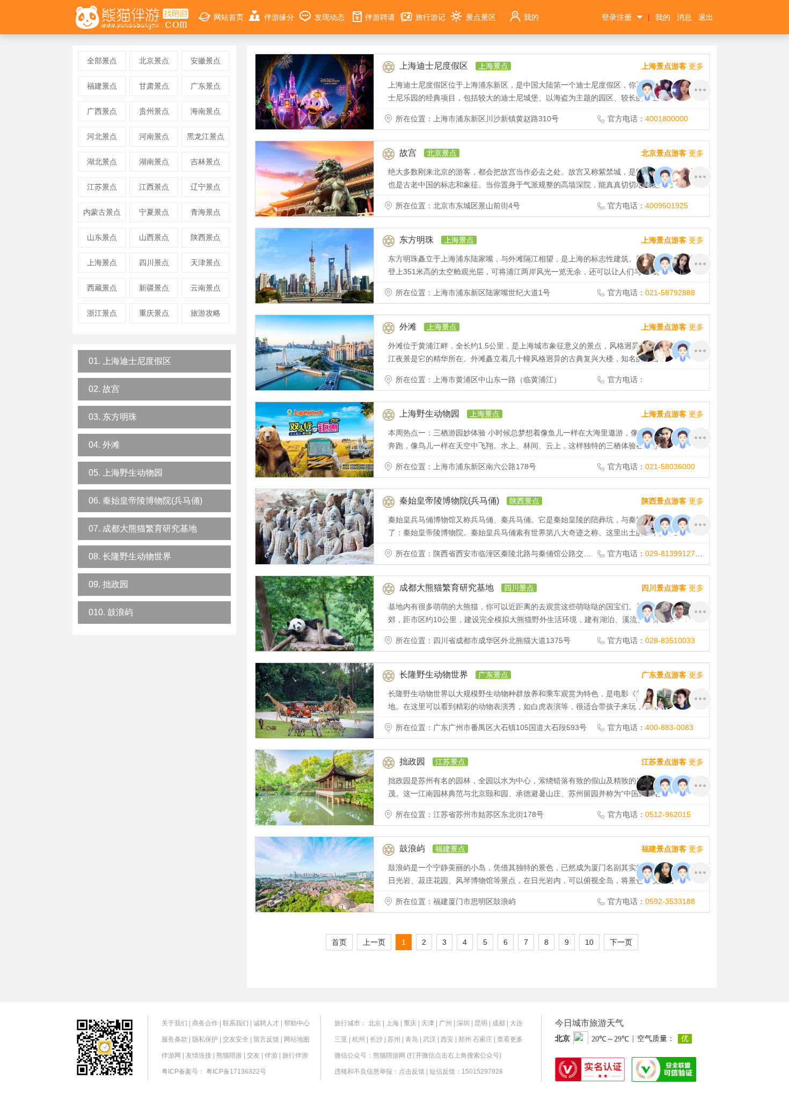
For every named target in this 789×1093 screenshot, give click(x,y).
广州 (445, 1023)
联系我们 (236, 1023)
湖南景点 (154, 161)
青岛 (411, 1039)
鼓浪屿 (412, 848)
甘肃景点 (154, 86)
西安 (447, 1039)
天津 (427, 1023)
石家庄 (482, 1039)
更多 (672, 66)
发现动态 (330, 17)
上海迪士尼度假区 (433, 65)
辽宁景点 (206, 187)
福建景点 (102, 86)
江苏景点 (102, 187)
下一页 (621, 942)
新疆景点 (154, 287)
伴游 (271, 1055)
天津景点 (206, 262)
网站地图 (297, 1039)
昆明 (480, 1023)
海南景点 (206, 111)
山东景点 (102, 237)
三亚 (340, 1039)
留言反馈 (266, 1039)
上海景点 (102, 262)
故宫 (408, 152)
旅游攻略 (206, 313)
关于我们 (174, 1023)
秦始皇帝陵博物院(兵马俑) (449, 500)
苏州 (394, 1039)
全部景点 (102, 60)
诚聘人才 (266, 1023)
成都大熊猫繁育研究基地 (446, 587)
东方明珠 (416, 239)
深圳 (463, 1023)
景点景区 (481, 17)
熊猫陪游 (229, 1055)
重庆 (410, 1023)
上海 (392, 1023)
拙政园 (412, 761)
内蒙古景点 (102, 212)
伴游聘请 (380, 17)
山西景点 (154, 237)
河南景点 (154, 136)
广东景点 (206, 86)
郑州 (464, 1039)
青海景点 (206, 212)
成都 (498, 1023)
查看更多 (510, 1039)
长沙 (376, 1039)
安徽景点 (206, 60)
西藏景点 (102, 287)
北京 (374, 1023)
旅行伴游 (295, 1055)
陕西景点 (206, 237)
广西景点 (102, 111)
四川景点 (154, 262)
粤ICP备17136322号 (236, 1071)
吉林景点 (206, 161)
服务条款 (174, 1039)
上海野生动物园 (429, 413)
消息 (684, 17)
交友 (253, 1055)
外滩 (408, 326)
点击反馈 (412, 1071)
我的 (531, 17)
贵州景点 (154, 111)
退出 (705, 17)
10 (589, 942)
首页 (339, 942)
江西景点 (154, 187)
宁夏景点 (154, 212)
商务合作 (205, 1023)
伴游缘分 (279, 17)
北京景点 (154, 60)
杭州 (358, 1039)
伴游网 (171, 1055)
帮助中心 (297, 1023)
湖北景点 (102, 161)
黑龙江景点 (205, 136)
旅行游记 (430, 17)
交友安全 (236, 1039)
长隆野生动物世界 (433, 674)
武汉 (429, 1039)
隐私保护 (205, 1039)
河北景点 (102, 136)
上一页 (374, 942)
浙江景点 (102, 313)
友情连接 (198, 1055)
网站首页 (229, 17)
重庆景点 (154, 313)
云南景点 (206, 287)
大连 (516, 1023)
